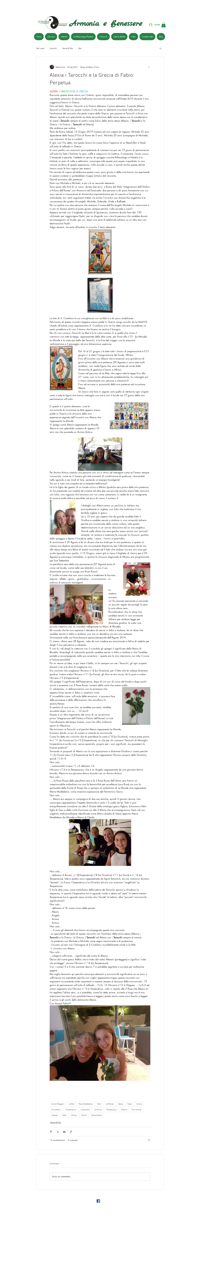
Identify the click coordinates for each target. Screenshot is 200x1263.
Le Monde (109, 1104)
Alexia (120, 1104)
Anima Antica (96, 1115)
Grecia (139, 1104)
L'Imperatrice (71, 1110)
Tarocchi (53, 48)
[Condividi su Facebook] (51, 1131)
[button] (163, 24)
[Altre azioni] (148, 67)
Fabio (129, 1104)
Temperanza (111, 1110)
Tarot (99, 1104)
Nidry (64, 1115)
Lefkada (54, 1115)
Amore (84, 1115)
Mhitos (74, 1115)
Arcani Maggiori (57, 1104)
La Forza (97, 1110)
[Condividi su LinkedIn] (64, 1131)
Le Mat (71, 1104)
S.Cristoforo (56, 1110)
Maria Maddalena (86, 1104)
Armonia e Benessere (106, 23)
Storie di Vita (67, 48)
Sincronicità (136, 1110)
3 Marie (124, 1110)
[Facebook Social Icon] (98, 1201)
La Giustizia (85, 1110)
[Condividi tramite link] (71, 1131)
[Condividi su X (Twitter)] (57, 1131)
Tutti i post (40, 48)
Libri (80, 48)
